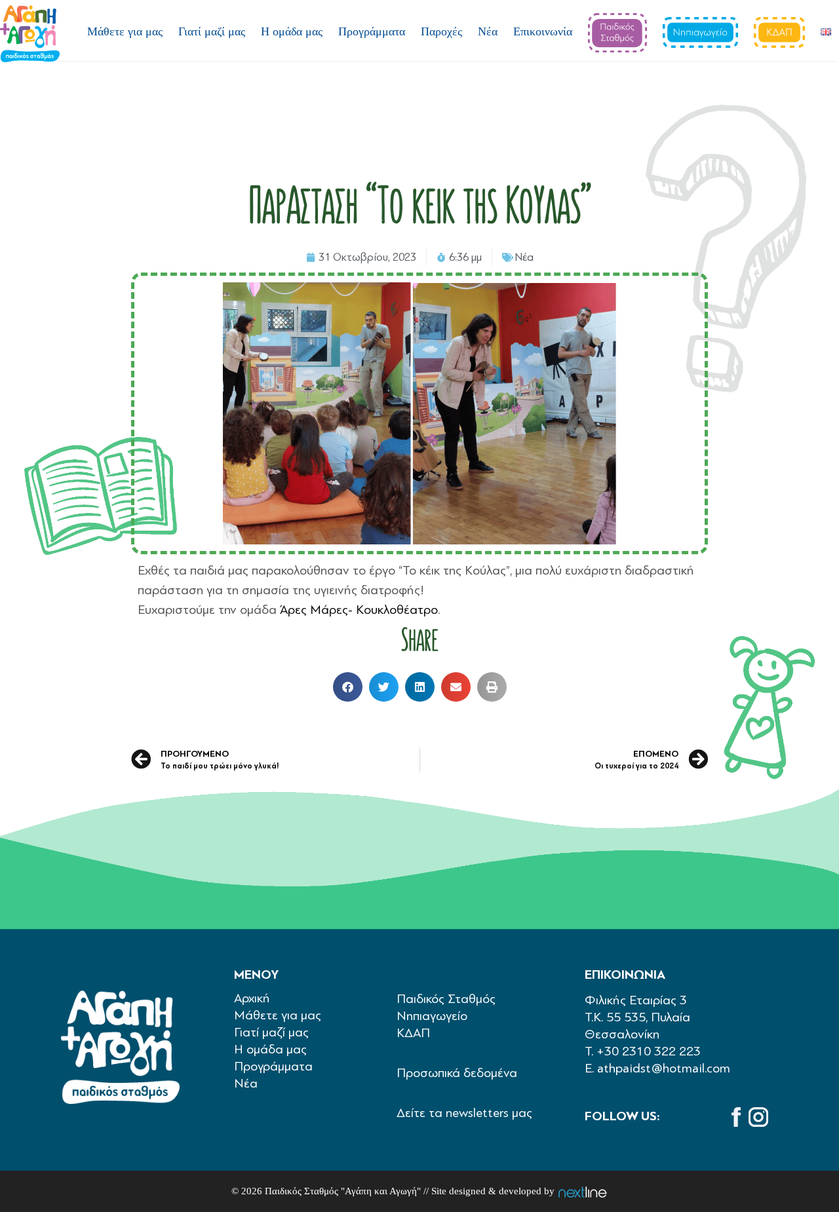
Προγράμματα (371, 31)
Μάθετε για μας (125, 31)
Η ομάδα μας (291, 31)
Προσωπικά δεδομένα (457, 1072)
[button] (347, 687)
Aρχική (252, 998)
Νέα (488, 31)
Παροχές (441, 31)
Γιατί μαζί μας (211, 31)
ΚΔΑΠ (413, 1032)
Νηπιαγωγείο (432, 1015)
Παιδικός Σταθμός (446, 998)
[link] (359, 609)
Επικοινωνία (542, 31)
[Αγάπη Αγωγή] (30, 34)
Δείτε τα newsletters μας (464, 1112)
